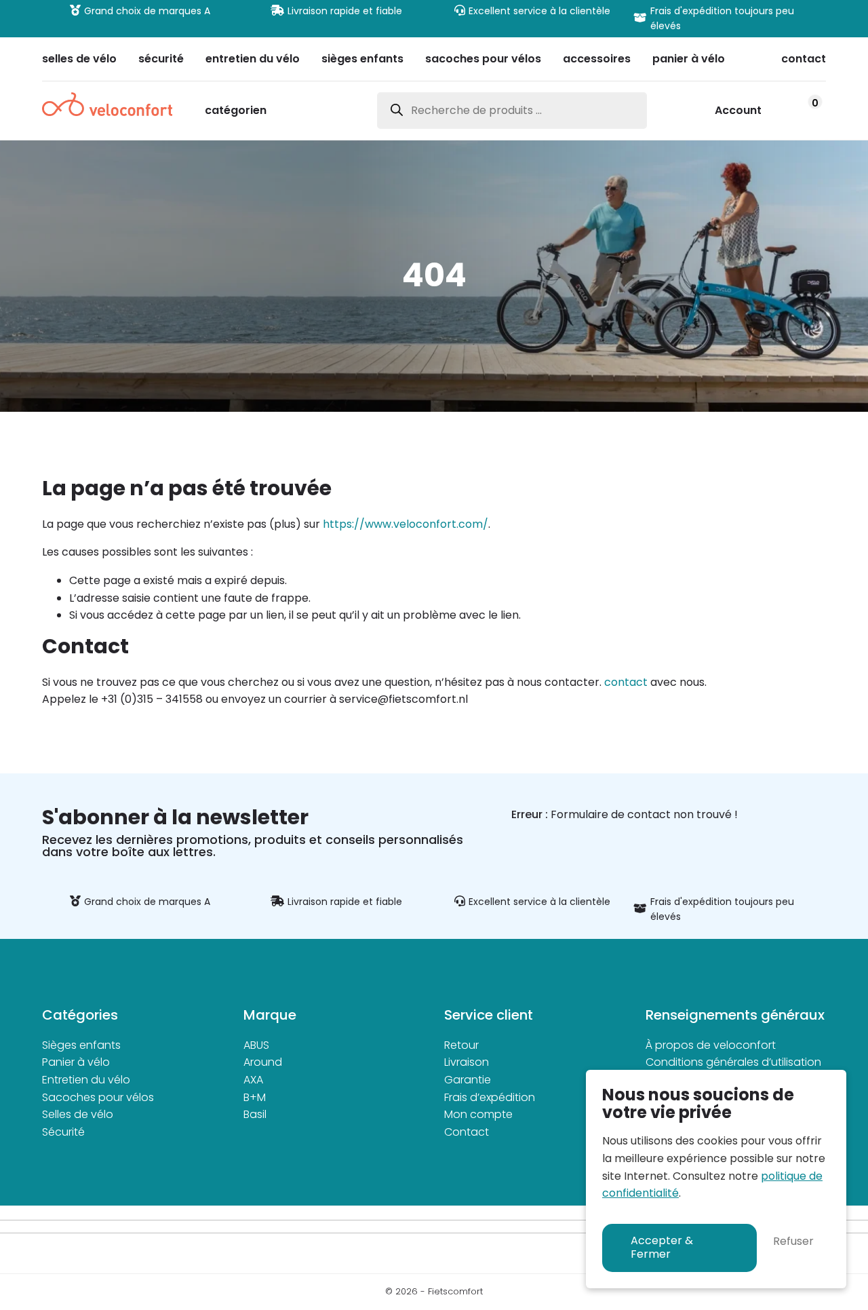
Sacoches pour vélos (98, 1097)
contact (626, 682)
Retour (461, 1045)
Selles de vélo (77, 1114)
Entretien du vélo (86, 1079)
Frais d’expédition (489, 1097)
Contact (466, 1132)
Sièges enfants (81, 1045)
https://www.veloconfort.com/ (405, 524)
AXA (253, 1079)
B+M (254, 1097)
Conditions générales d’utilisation (733, 1062)
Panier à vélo (76, 1062)
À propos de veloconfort (711, 1045)
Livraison (466, 1062)
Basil (255, 1114)
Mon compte (478, 1114)
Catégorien (236, 111)
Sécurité (63, 1132)
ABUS (256, 1045)
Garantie (467, 1079)
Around (262, 1062)
